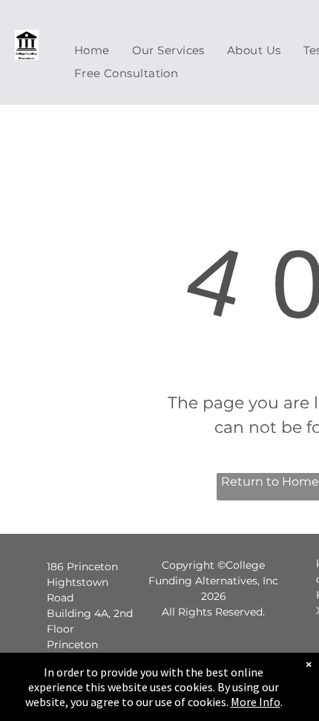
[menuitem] (92, 50)
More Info (255, 701)
